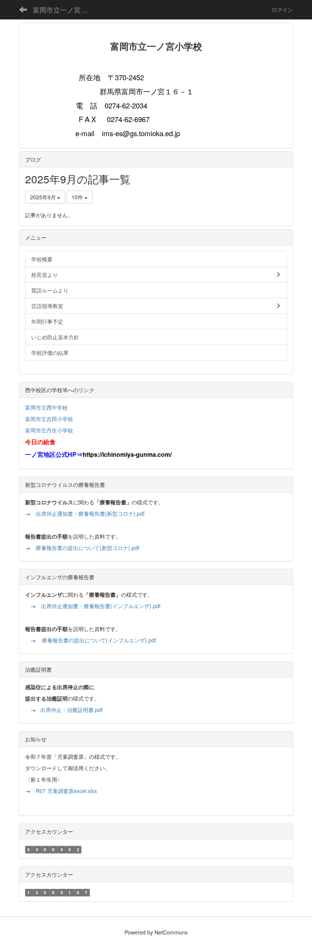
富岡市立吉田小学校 (49, 419)
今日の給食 (40, 441)
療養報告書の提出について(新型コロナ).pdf (87, 547)
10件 (78, 197)
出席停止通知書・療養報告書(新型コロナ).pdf (90, 513)
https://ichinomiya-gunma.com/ (127, 454)
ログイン (282, 9)
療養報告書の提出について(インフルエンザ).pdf (99, 640)
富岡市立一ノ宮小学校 (65, 9)
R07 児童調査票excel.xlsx (66, 791)
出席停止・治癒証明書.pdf (71, 710)
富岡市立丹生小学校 (49, 430)
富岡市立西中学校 (46, 407)
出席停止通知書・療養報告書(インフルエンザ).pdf (101, 606)
